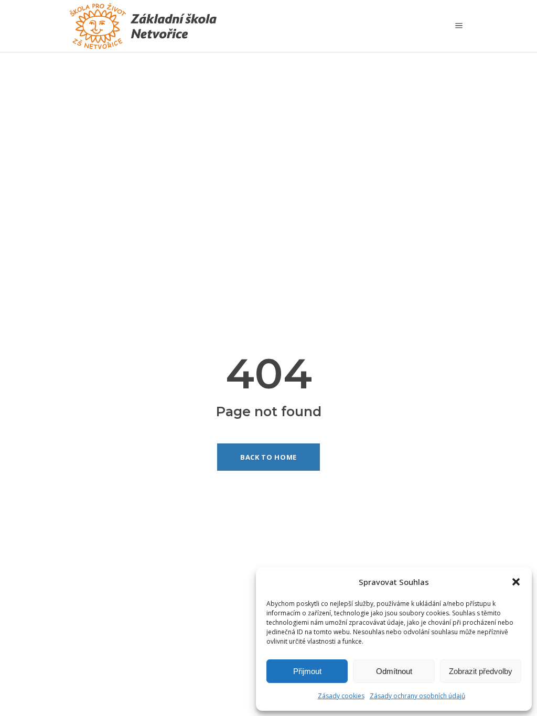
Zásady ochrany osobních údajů (417, 695)
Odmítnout (394, 671)
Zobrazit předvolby (480, 671)
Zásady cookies (341, 695)
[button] (516, 582)
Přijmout (307, 671)
